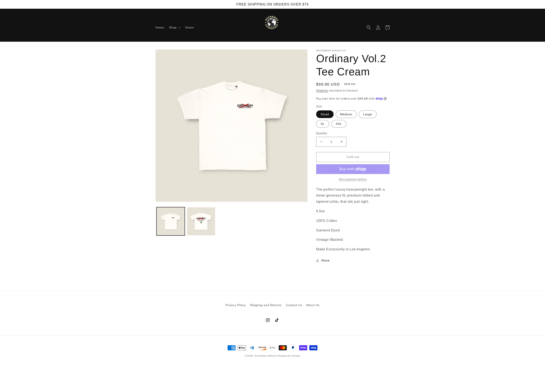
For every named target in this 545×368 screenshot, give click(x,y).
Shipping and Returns (266, 305)
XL (323, 124)
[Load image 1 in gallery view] (170, 221)
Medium (346, 114)
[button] (174, 27)
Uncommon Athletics (265, 356)
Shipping (322, 90)
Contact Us (294, 305)
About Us (313, 305)
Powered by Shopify (289, 356)
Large (367, 114)
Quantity (321, 133)
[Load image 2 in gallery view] (201, 221)
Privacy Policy (235, 305)
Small (325, 114)
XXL (339, 124)
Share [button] (325, 260)
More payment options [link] (353, 179)
